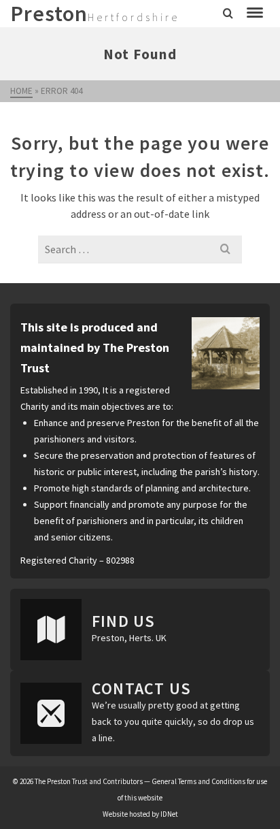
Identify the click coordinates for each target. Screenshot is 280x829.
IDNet (169, 814)
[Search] (228, 13)
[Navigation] (255, 13)
